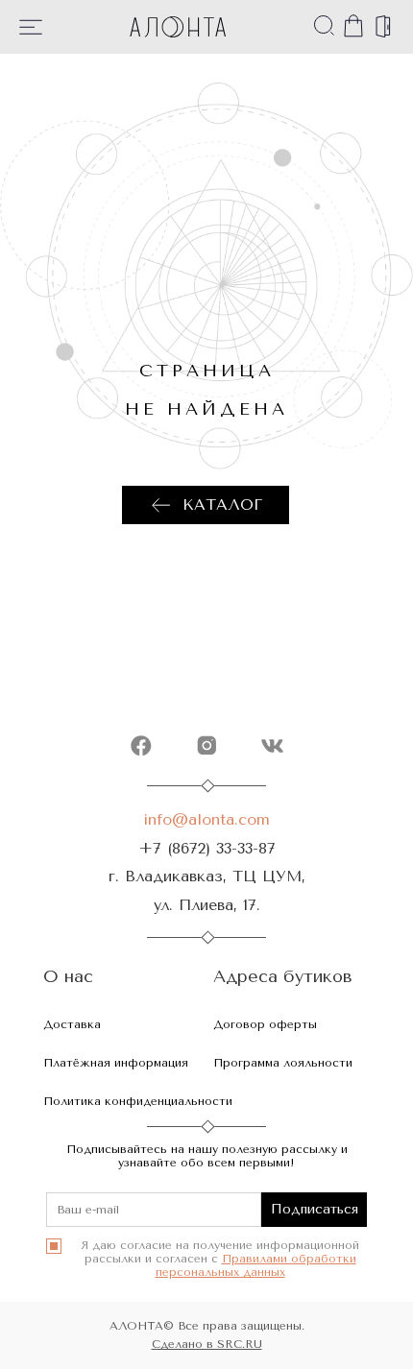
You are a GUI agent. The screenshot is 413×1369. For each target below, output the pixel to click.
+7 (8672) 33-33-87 (207, 848)
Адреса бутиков (282, 977)
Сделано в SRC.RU (207, 1344)
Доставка (72, 1024)
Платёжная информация (115, 1062)
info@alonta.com (206, 819)
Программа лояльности (282, 1062)
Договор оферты (265, 1024)
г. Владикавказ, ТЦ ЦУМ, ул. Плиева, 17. (207, 890)
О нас (68, 977)
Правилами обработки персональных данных (256, 1265)
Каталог (222, 504)
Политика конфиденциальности (137, 1101)
